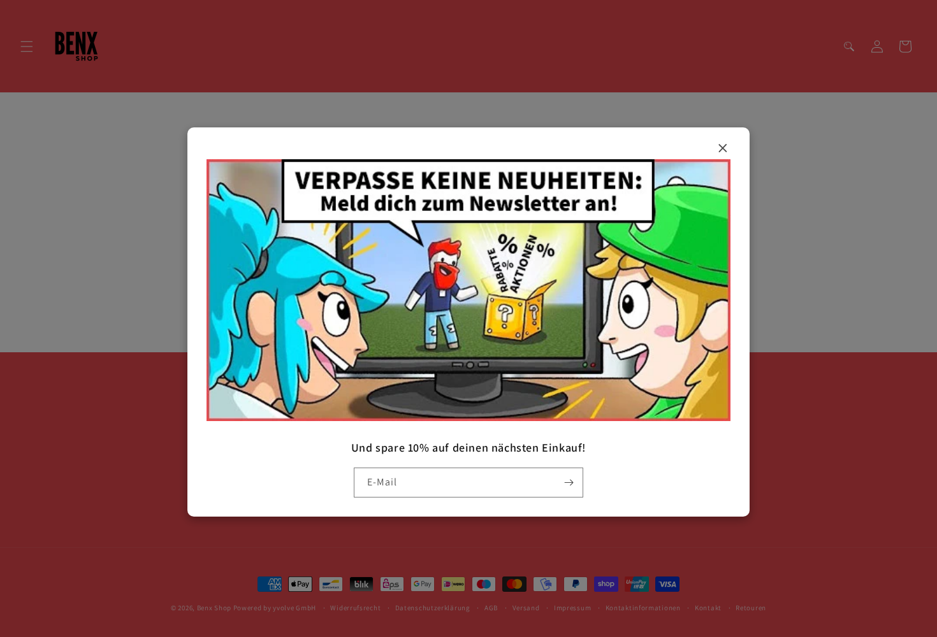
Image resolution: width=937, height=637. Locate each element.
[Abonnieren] (569, 482)
